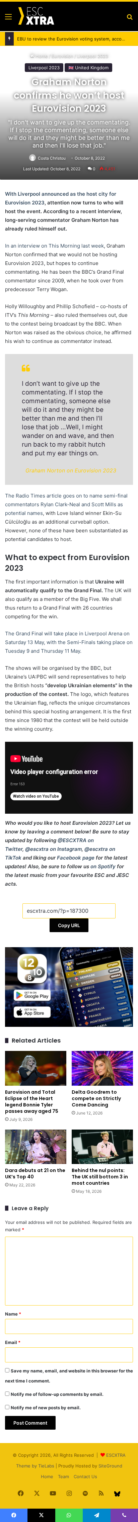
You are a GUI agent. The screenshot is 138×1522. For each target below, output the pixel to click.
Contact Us (85, 1476)
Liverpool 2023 (92, 56)
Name (13, 1314)
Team (63, 1476)
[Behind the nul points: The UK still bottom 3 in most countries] (102, 1147)
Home (41, 56)
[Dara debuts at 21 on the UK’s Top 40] (35, 1147)
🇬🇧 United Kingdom (88, 67)
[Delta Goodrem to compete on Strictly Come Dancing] (102, 1068)
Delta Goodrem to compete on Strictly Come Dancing (96, 1098)
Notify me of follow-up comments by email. (57, 1394)
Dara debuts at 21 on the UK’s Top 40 (35, 1173)
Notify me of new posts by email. (46, 1407)
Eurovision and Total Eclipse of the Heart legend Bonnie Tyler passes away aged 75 (31, 1101)
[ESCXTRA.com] (36, 16)
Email (12, 1342)
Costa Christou (52, 158)
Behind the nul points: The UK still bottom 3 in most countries (100, 1176)
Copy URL (69, 925)
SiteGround (110, 1465)
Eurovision (62, 56)
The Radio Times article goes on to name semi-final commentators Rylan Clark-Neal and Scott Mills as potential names (66, 504)
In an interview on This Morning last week (54, 246)
